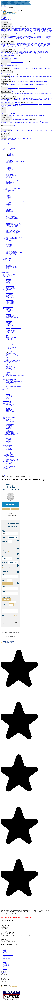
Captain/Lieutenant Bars (24, 88)
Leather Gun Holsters (43, 99)
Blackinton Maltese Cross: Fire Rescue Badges (35, 37)
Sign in (21, 947)
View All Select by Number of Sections (14, 444)
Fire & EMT (26, 51)
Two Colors (25, 125)
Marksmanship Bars (6, 76)
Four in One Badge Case (11, 382)
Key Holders (11, 348)
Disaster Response (36, 122)
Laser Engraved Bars (5, 139)
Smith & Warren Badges (6, 28)
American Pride (20, 30)
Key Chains (30, 115)
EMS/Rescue (16, 68)
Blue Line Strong (8, 100)
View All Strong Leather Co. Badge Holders (15, 375)
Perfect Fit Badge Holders (7, 93)
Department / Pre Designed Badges (9, 51)
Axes (20, 68)
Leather (4, 951)
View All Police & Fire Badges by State (14, 237)
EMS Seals (36, 63)
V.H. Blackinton (5, 36)
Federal (21, 51)
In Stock (2, 108)
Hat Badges (23, 38)
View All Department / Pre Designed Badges (15, 256)
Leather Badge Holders (5, 89)
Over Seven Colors (10, 442)
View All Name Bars (10, 332)
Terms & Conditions (7, 965)
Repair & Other (36, 33)
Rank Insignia (4, 88)
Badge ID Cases (6, 99)
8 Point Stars (22, 37)
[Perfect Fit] (11, 994)
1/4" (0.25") (29, 130)
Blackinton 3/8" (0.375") (31, 134)
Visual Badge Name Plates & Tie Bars (19, 84)
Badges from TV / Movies (46, 57)
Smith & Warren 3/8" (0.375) (42, 134)
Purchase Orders (6, 958)
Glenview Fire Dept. (28, 52)
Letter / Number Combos (6, 74)
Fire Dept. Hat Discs (19, 62)
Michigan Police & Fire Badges (41, 46)
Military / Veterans (28, 122)
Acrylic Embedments (5, 106)
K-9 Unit (17, 81)
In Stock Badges (5, 57)
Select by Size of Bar (6, 130)
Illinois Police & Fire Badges (40, 45)
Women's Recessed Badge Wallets (13, 355)
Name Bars (4, 84)
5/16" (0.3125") (36, 130)
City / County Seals (13, 65)
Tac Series (45, 30)
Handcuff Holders (12, 347)
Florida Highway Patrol (34, 51)
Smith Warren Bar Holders (29, 138)
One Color (20, 125)
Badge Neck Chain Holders (33, 99)
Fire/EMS (30, 57)
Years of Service (34, 121)
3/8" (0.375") (42, 130)
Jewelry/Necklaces (24, 115)
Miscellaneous (3, 52)
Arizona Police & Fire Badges (37, 43)
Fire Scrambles (33, 68)
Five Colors (41, 125)
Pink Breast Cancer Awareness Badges (12, 31)
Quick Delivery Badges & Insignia (8, 39)
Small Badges (13, 38)
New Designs (21, 29)
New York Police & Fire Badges (18, 48)
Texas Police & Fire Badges (31, 48)
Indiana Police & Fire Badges (12, 229)
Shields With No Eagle (5, 29)
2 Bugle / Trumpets (28, 71)
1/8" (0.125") (17, 130)
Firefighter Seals (30, 63)
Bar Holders (4, 138)
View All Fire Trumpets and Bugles (13, 305)
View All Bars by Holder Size (12, 460)
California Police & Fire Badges (12, 44)
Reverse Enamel (4, 30)
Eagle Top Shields (47, 28)
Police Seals (18, 63)
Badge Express (40, 28)
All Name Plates (30, 84)
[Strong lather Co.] (11, 999)
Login (2, 17)
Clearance (3, 142)
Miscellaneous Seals (5, 65)
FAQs (4, 962)
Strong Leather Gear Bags (15, 99)
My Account (3, 16)
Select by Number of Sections (8, 125)
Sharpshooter (43, 76)
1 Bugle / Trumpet (20, 71)
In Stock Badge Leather (15, 102)
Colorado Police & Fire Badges (25, 44)
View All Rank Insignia (10, 339)
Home (4, 475)
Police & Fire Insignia (5, 60)
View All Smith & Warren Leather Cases (14, 386)
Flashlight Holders (12, 351)
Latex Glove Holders (12, 350)
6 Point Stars (11, 37)
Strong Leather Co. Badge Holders (8, 98)
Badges (3, 112)
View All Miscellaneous (10, 411)
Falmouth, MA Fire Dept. (22, 53)
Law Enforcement (24, 57)
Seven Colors (46, 125)
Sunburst (2, 38)
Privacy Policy (6, 966)
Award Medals (29, 38)
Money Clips (29, 81)
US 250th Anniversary (27, 36)
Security (33, 57)
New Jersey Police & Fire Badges (12, 233)
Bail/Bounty (38, 57)
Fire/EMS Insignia (5, 68)
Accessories (10, 352)
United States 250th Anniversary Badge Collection (26, 28)
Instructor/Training (25, 76)
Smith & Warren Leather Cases (8, 104)
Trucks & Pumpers (25, 68)
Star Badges (32, 29)
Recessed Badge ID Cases (35, 93)
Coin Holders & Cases (10, 365)
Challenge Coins (41, 115)
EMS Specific (21, 122)
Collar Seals (4, 63)
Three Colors (30, 125)
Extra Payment (6, 959)
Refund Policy (6, 963)
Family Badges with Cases (6, 58)
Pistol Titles (31, 76)
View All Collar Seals (10, 288)
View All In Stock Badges (11, 270)
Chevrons (16, 88)
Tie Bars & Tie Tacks (36, 81)
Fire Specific (15, 122)
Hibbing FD (35, 52)
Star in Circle (47, 37)
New (2, 140)
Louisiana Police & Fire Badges (13, 46)
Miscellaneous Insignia (6, 81)
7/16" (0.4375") (48, 130)
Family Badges (14, 33)
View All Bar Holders (10, 466)
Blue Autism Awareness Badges (26, 31)
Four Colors (36, 125)
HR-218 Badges (16, 57)
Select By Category (6, 121)
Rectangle (10, 160)
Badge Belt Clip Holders (9, 95)
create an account (27, 947)
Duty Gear (29, 95)
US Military (15, 52)
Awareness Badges (44, 38)
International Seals (48, 63)
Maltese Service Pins (40, 68)
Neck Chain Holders (18, 95)
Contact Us (5, 967)
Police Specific (10, 122)
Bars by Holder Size (6, 134)
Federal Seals (41, 63)
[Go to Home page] (9, 14)
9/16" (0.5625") (4, 131)
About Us (5, 969)
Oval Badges (26, 29)
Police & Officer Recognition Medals (25, 33)
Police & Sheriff (10, 52)
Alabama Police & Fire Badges (24, 43)
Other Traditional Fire (12, 157)
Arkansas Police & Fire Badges (12, 219)
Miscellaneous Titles (7, 77)
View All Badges (9, 399)
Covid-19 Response (44, 122)
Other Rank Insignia (33, 88)
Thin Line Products (16, 115)
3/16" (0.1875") (24, 130)
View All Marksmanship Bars (12, 317)
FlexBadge (50, 38)
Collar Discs (47, 68)
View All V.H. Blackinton (11, 215)
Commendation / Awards (5, 117)
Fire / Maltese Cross (39, 29)
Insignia (4, 950)
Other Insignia (44, 81)
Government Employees (44, 51)
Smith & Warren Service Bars (22, 119)
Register (5, 17)
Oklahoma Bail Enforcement (44, 52)
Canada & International (10, 182)
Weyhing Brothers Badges (37, 30)
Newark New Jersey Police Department (9, 53)
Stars (13, 88)
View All (13, 26)
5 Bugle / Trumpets (10, 304)
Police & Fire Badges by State (8, 43)
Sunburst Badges (46, 29)
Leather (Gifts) (24, 99)
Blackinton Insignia (4, 113)
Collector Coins (48, 115)
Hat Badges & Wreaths (12, 30)
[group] (26, 775)
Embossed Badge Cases (5, 102)
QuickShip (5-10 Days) (17, 36)
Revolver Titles (37, 76)
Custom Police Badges (5, 24)
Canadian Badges (36, 38)
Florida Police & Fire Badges (15, 45)
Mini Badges (8, 33)
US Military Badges (11, 55)
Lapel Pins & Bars (12, 113)
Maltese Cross (17, 121)
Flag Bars (35, 115)
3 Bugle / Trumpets (36, 71)
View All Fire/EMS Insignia (11, 297)
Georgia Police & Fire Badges (28, 45)
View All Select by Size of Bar (12, 454)
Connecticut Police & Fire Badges (39, 44)
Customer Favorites (14, 29)
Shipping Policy (6, 960)
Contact (2, 18)
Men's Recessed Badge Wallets (23, 93)
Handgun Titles (18, 76)
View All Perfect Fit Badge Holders (13, 360)
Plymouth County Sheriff (33, 53)
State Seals (14, 63)
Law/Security (24, 63)
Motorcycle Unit (23, 81)
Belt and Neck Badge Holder (9, 105)
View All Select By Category (12, 433)
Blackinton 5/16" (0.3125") (20, 134)
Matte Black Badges (28, 30)
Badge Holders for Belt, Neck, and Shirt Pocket (35, 98)
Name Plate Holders (47, 84)
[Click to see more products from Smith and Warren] (7, 643)
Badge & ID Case (22, 104)
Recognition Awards (42, 121)
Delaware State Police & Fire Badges (13, 224)
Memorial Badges (9, 177)
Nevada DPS (21, 52)
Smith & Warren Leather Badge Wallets (34, 104)
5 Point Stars (6, 37)
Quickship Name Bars (38, 84)
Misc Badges (7, 38)
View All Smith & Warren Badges (13, 188)
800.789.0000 (3, 6)
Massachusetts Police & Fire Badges (27, 46)
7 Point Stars (17, 37)
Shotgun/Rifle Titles (10, 315)
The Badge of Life (43, 31)
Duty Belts (25, 95)
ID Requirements (6, 964)
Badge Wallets (23, 98)
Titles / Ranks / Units (27, 121)
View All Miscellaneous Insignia (12, 325)
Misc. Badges (36, 31)
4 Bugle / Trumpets (44, 71)
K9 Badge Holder (18, 105)
